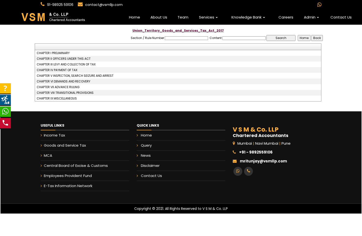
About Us (158, 17)
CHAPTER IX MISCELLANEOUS (57, 98)
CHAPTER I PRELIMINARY (53, 53)
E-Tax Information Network (68, 185)
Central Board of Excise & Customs (76, 165)
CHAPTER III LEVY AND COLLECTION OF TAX (66, 64)
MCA (48, 155)
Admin (310, 17)
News (146, 155)
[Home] (65, 17)
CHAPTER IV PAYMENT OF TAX (57, 70)
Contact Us (341, 17)
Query (146, 145)
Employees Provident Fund (68, 175)
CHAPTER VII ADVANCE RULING (58, 87)
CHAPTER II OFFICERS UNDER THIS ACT (64, 59)
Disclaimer (150, 165)
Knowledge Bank (247, 17)
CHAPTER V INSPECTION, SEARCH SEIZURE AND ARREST (75, 76)
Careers (286, 17)
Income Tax (54, 135)
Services (207, 17)
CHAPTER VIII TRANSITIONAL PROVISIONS (65, 93)
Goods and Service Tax (65, 145)
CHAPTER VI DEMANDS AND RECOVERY (63, 81)
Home (134, 17)
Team (183, 17)
